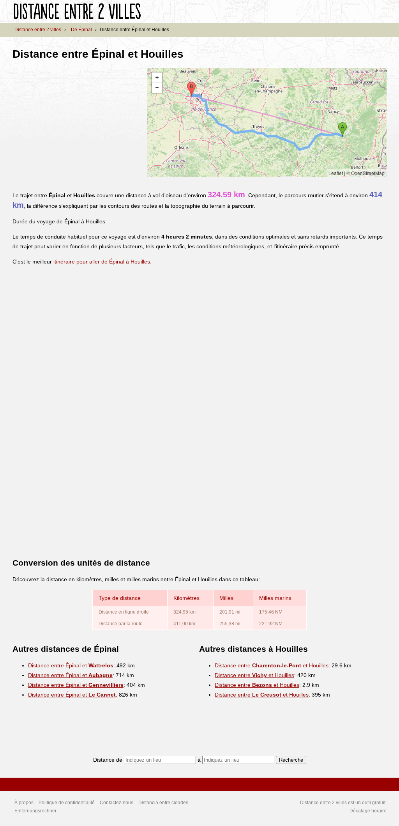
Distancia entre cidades (163, 802)
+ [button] (157, 78)
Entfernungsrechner (35, 811)
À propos (24, 802)
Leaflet (335, 173)
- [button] (157, 88)
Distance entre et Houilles (271, 665)
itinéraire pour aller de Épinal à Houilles (101, 261)
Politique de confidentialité (67, 802)
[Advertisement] (77, 122)
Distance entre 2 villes (37, 29)
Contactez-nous (116, 802)
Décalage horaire (368, 811)
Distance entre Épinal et (70, 665)
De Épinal (81, 29)
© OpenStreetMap (365, 173)
